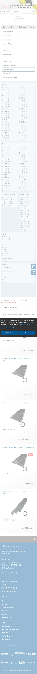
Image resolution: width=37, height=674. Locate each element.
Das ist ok (27, 332)
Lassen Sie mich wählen (8, 328)
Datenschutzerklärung (26, 324)
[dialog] (18, 337)
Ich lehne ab (9, 332)
